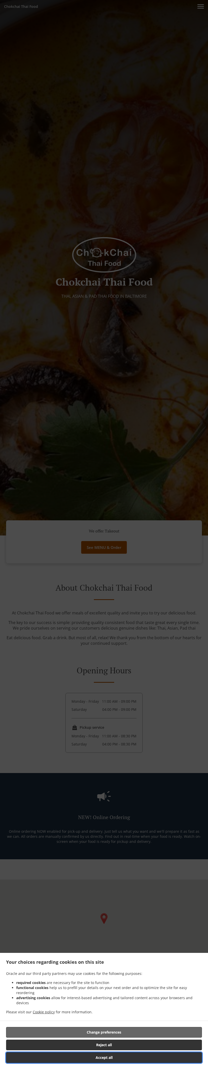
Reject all (104, 1044)
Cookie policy (44, 1012)
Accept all (104, 1057)
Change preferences (104, 1032)
